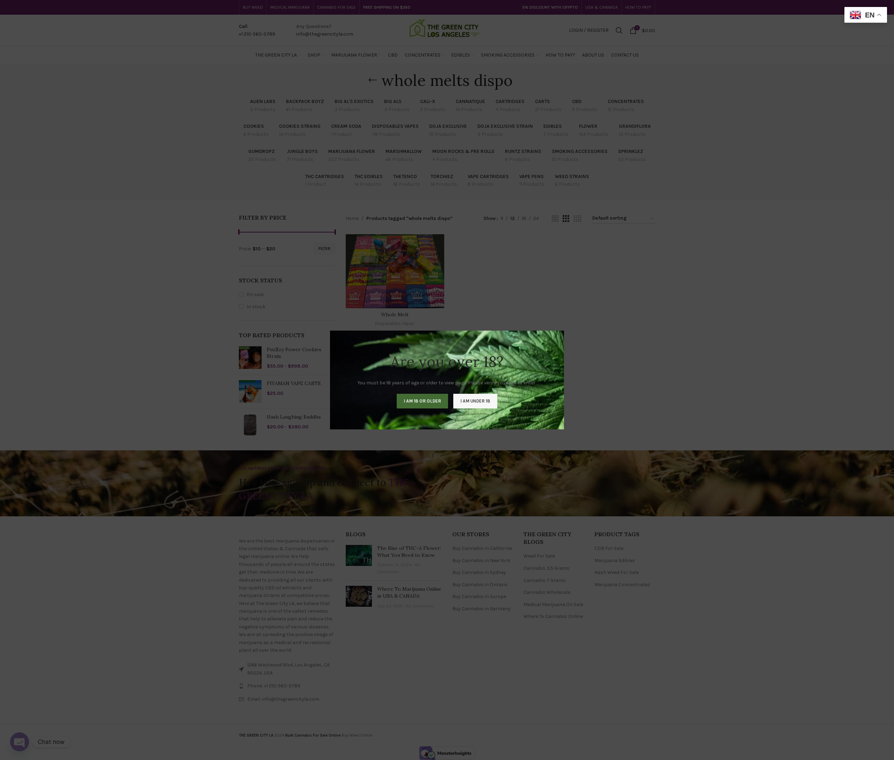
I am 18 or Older (422, 401)
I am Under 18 (475, 401)
